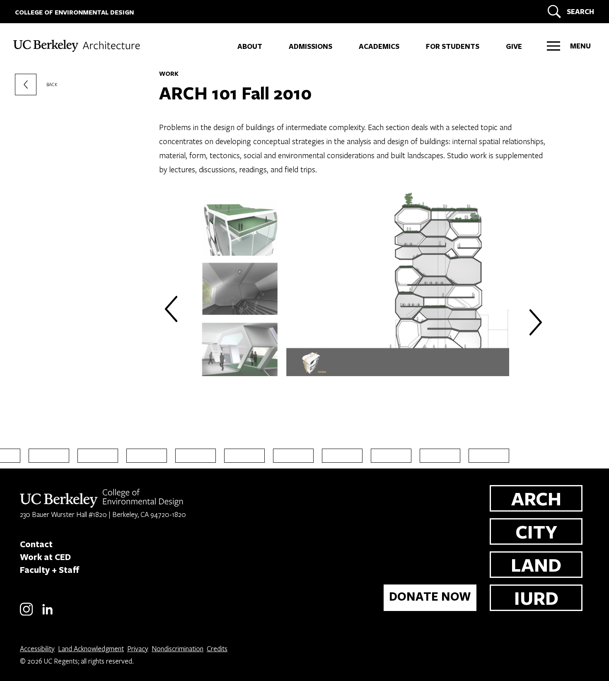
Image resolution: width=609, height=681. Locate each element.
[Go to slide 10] (244, 456)
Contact (36, 544)
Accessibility (37, 648)
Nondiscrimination (177, 648)
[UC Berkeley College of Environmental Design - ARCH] (82, 44)
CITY (536, 531)
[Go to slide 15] (489, 456)
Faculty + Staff (50, 569)
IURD (536, 597)
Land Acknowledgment (91, 648)
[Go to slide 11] (293, 456)
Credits (217, 648)
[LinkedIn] (47, 614)
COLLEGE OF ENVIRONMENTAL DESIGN (74, 12)
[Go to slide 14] (440, 456)
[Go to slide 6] (49, 456)
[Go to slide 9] (195, 456)
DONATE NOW (430, 596)
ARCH (536, 498)
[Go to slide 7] (97, 456)
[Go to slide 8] (146, 456)
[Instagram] (26, 614)
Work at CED (45, 557)
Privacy (137, 648)
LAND (536, 564)
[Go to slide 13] (391, 456)
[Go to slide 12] (342, 456)
